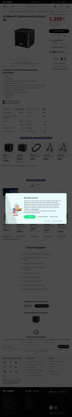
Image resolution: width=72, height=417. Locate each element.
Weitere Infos (54, 216)
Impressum (47, 221)
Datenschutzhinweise (57, 221)
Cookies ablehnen (43, 216)
